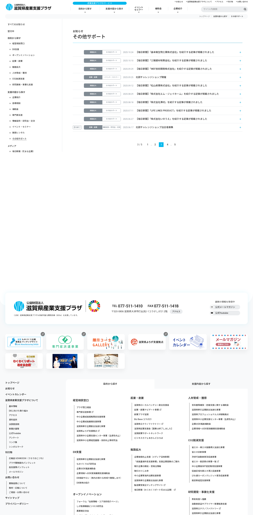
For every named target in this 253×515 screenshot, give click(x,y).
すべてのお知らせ (16, 24)
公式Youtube (221, 313)
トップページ (204, 16)
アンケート (14, 438)
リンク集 (13, 442)
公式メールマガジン (225, 307)
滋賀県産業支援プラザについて (199, 2)
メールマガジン (16, 472)
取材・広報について (18, 488)
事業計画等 (14, 429)
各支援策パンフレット (19, 467)
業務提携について (17, 483)
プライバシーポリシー (17, 504)
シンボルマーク (16, 447)
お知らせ (179, 2)
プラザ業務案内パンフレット (22, 463)
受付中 (11, 31)
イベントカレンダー (15, 394)
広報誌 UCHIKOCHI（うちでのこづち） (27, 458)
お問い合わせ (242, 2)
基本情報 (13, 406)
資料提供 (13, 420)
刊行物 (230, 2)
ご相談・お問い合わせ (19, 492)
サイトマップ (12, 498)
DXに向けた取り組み (18, 410)
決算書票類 (14, 424)
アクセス (219, 2)
